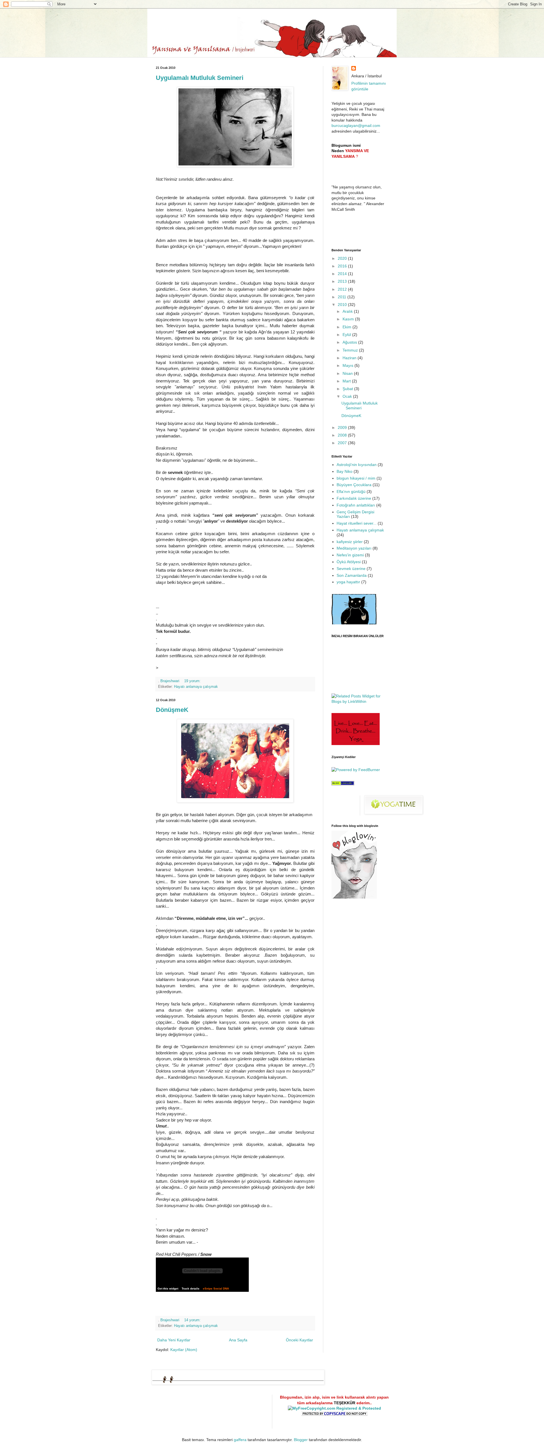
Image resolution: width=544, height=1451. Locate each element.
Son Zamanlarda (352, 575)
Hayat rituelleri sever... (357, 523)
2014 (343, 273)
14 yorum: (193, 1320)
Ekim (347, 327)
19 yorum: (193, 681)
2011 (342, 297)
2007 (343, 443)
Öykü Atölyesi (349, 561)
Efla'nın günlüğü (351, 491)
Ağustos (350, 342)
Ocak (348, 396)
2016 (343, 266)
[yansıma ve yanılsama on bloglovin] (354, 897)
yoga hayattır (348, 582)
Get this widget (168, 1288)
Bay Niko (344, 471)
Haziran (350, 358)
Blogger (301, 1439)
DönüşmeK (172, 709)
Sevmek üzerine (351, 568)
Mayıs (348, 365)
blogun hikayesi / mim (356, 478)
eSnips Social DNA (216, 1288)
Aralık (348, 311)
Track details (190, 1288)
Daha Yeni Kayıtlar (173, 1340)
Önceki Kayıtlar (299, 1340)
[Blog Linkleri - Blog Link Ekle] (343, 784)
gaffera (240, 1439)
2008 (343, 435)
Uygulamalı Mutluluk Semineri (199, 77)
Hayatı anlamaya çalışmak (196, 687)
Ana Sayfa (238, 1340)
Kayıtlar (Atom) (183, 1349)
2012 (343, 289)
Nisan (348, 373)
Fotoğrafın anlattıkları (356, 505)
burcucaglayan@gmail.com (356, 125)
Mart (347, 381)
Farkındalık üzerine (354, 498)
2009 (343, 427)
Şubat (348, 388)
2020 (343, 258)
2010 (343, 304)
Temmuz (351, 350)
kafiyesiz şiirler (350, 541)
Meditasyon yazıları (354, 548)
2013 (343, 281)
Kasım (349, 319)
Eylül (347, 334)
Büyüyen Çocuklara (354, 484)
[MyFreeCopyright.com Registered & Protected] (334, 1408)
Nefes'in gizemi (350, 555)
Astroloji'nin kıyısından (357, 464)
